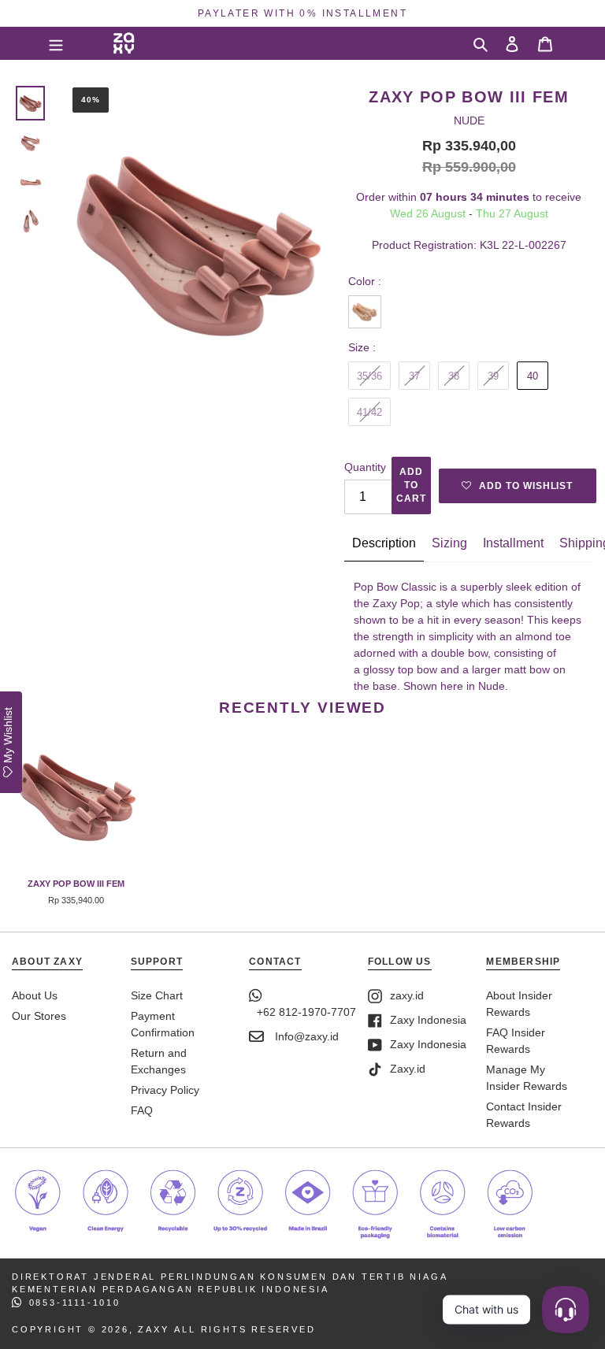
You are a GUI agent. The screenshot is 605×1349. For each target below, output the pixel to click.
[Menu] (56, 43)
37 (414, 376)
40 (532, 376)
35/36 (369, 376)
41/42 (369, 412)
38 (453, 376)
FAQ (142, 1110)
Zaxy (153, 1329)
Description (384, 543)
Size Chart (157, 995)
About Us (35, 995)
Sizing (449, 543)
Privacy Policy (165, 1090)
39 (493, 376)
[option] (302, 13)
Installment (513, 543)
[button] (517, 486)
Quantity (365, 467)
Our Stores (39, 1016)
